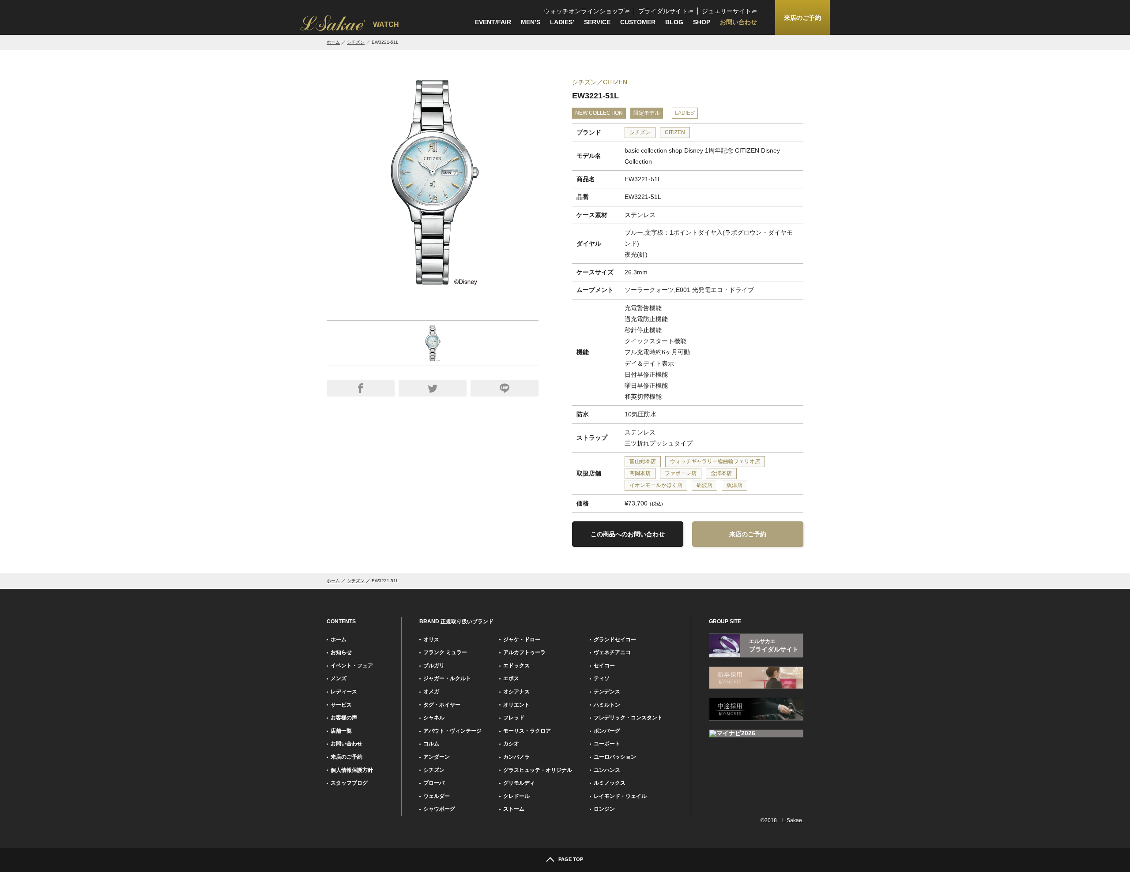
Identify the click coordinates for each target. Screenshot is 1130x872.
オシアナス (516, 692)
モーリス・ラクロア (527, 731)
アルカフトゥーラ (524, 652)
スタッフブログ (349, 783)
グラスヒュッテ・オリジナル (537, 770)
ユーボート (607, 744)
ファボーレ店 (681, 473)
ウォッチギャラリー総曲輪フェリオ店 (715, 461)
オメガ (431, 692)
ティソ (602, 678)
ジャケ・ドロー (521, 639)
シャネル (433, 718)
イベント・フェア (352, 665)
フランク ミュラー (445, 652)
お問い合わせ (738, 22)
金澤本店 (721, 473)
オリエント (516, 705)
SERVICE (597, 22)
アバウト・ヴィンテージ (452, 731)
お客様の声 (344, 718)
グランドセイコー (615, 639)
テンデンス (607, 692)
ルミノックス (609, 783)
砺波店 (704, 485)
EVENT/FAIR (493, 22)
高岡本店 (640, 473)
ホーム (333, 42)
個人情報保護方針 (352, 770)
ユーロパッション (615, 757)
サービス (341, 705)
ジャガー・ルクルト (447, 678)
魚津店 (734, 485)
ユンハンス (607, 770)
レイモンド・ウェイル (620, 796)
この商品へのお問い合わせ (628, 534)
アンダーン (436, 757)
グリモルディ (519, 783)
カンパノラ (516, 757)
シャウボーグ (439, 809)
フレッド (513, 718)
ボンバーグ (607, 731)
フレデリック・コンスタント (628, 718)
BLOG (674, 22)
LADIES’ (562, 22)
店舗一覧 (341, 731)
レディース (344, 692)
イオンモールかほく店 (655, 485)
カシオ (511, 744)
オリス (431, 639)
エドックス (516, 665)
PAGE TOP (570, 859)
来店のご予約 (747, 534)
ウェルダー (436, 796)
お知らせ (341, 652)
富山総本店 (642, 461)
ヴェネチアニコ (612, 652)
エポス (511, 678)
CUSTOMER (637, 22)
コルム (431, 744)
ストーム (513, 809)
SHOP (701, 22)
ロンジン (604, 809)
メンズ (339, 678)
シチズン (356, 42)
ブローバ (433, 783)
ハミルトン (607, 705)
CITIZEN (675, 132)
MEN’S (530, 22)
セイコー (604, 665)
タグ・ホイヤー (441, 705)
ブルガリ (433, 665)
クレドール (516, 796)
